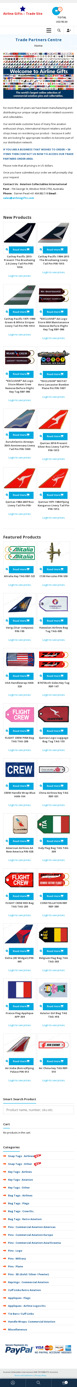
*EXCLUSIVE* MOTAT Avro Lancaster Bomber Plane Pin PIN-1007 (53, 384)
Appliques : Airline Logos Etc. (27, 1306)
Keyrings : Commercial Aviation (28, 1282)
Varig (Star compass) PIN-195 (19, 629)
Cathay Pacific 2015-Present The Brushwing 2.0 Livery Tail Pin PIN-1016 (19, 262)
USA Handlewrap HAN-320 (19, 684)
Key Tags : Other (19, 1187)
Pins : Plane (15, 1266)
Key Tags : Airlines (20, 1172)
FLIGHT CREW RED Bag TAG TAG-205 (20, 904)
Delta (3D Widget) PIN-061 (19, 959)
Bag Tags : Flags (18, 1203)
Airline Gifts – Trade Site (22, 13)
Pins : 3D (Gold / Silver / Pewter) (28, 1274)
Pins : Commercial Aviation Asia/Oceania (34, 1242)
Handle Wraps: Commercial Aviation (31, 1321)
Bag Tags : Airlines (20, 1195)
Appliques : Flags (19, 1298)
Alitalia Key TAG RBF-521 (19, 576)
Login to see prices (19, 276)
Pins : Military (17, 1258)
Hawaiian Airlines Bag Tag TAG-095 (53, 629)
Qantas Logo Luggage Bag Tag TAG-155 (53, 739)
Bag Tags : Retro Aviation (25, 1219)
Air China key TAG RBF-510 (53, 1069)
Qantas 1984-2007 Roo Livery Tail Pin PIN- (20, 503)
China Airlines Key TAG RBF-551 (53, 794)
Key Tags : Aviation (20, 1179)
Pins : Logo (15, 1250)
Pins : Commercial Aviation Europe (30, 1235)
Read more (20, 249)
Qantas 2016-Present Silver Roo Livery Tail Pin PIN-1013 (53, 446)
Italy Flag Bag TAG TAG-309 (53, 849)
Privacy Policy (40, 1375)
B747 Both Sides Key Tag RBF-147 (53, 684)
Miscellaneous (17, 1329)
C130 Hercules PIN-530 (53, 576)
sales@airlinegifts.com (18, 198)
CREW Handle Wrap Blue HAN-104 (19, 794)
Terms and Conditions (23, 1375)
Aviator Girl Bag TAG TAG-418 (53, 1014)
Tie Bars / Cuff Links (21, 1313)
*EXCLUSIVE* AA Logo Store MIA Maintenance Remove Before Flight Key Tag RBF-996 (53, 324)
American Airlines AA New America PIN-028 (19, 849)
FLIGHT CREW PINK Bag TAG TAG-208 (19, 739)
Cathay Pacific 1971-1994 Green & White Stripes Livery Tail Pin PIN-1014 (19, 322)
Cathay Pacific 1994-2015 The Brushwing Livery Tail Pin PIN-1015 (53, 260)
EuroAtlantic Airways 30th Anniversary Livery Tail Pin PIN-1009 (19, 445)
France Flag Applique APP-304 (19, 1014)
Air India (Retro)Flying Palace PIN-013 (19, 1069)
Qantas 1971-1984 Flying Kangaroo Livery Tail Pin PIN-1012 (53, 505)
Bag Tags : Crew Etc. (21, 1211)
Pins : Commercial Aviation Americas (31, 1227)
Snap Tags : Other (20, 1164)
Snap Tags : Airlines (21, 1156)
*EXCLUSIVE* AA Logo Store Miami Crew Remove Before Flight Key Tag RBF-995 (19, 386)
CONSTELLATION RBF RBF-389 (53, 904)
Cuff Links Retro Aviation (24, 1290)
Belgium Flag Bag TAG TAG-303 (53, 959)
